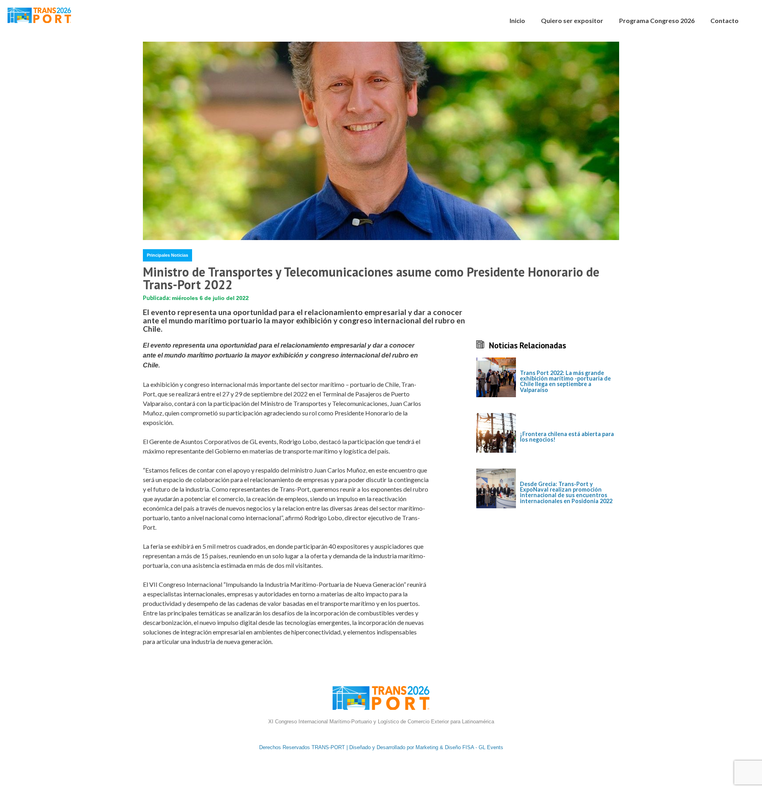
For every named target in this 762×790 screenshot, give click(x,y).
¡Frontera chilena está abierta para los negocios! (567, 437)
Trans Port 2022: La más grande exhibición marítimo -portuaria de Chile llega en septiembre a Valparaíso (565, 381)
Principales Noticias (167, 255)
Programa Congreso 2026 (657, 20)
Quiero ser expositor (572, 20)
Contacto (724, 20)
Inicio (517, 20)
